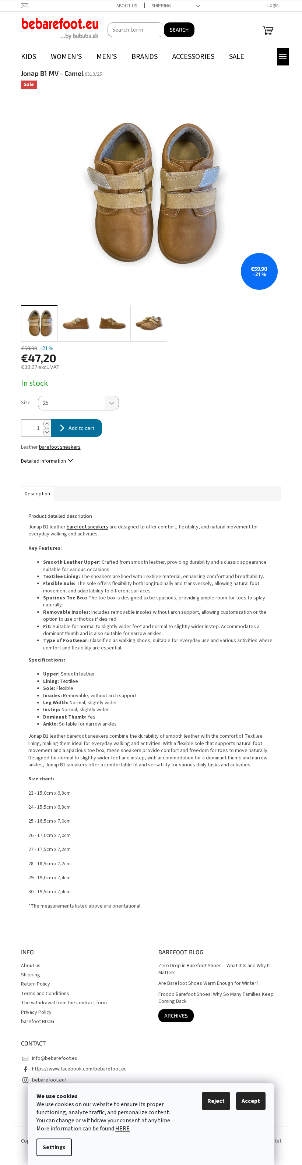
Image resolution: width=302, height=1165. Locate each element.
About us (126, 6)
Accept (251, 1101)
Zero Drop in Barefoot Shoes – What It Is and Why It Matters (214, 969)
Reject (216, 1101)
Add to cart (81, 428)
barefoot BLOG (37, 1021)
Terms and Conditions (45, 993)
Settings (54, 1147)
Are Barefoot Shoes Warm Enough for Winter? (208, 983)
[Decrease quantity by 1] (47, 432)
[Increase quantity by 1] (47, 424)
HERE (122, 1129)
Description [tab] (37, 494)
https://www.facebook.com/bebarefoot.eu (79, 1069)
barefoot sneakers (60, 447)
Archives (176, 1015)
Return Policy (35, 984)
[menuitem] (28, 57)
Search (179, 29)
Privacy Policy (36, 1012)
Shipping (161, 6)
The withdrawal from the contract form (64, 1003)
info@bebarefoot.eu (54, 1058)
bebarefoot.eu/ (49, 1080)
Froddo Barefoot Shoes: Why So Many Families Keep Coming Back (216, 998)
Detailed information (43, 461)
